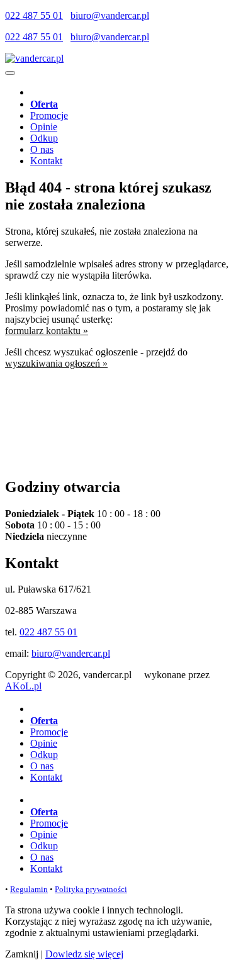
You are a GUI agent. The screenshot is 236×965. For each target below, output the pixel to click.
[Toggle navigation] (10, 73)
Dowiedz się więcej (84, 954)
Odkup (44, 138)
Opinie (43, 126)
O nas (41, 149)
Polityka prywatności (91, 889)
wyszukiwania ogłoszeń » (56, 363)
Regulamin (29, 889)
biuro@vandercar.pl (109, 15)
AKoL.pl (23, 686)
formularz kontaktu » (46, 330)
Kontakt (46, 160)
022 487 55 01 (34, 15)
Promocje (49, 115)
